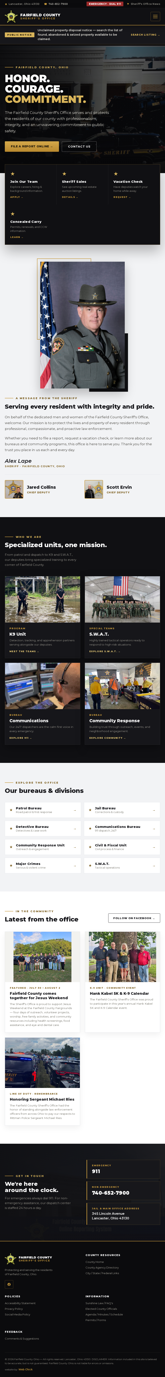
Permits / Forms (121, 1320)
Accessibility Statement (42, 1303)
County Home (120, 1261)
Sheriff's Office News (143, 3)
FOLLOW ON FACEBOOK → (136, 918)
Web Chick (26, 1369)
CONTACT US (79, 146)
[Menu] (155, 16)
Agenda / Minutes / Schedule (123, 1314)
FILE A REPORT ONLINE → (32, 146)
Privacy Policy (39, 1308)
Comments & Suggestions (42, 1338)
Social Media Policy (42, 1314)
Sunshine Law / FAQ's (123, 1303)
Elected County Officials (123, 1308)
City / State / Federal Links (123, 1273)
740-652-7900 (56, 3)
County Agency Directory (123, 1267)
